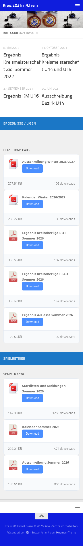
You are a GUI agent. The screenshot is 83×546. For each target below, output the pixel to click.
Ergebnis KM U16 (21, 96)
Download (32, 168)
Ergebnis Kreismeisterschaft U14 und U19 (60, 62)
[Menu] (77, 5)
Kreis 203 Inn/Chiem (20, 5)
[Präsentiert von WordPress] (27, 532)
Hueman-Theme (66, 532)
